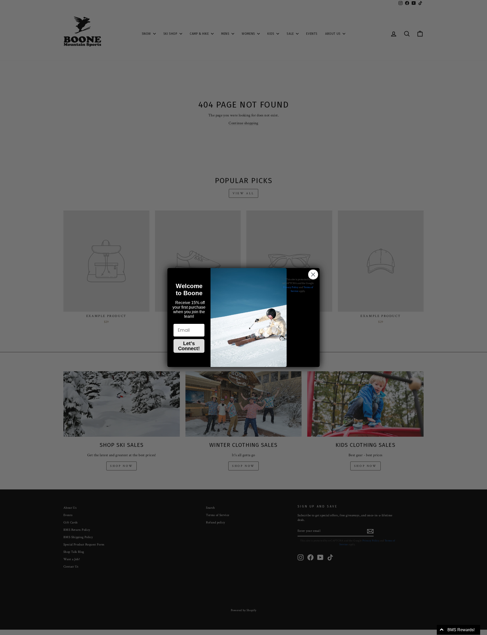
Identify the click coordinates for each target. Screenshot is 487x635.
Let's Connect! (189, 346)
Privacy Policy (290, 287)
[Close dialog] (313, 274)
